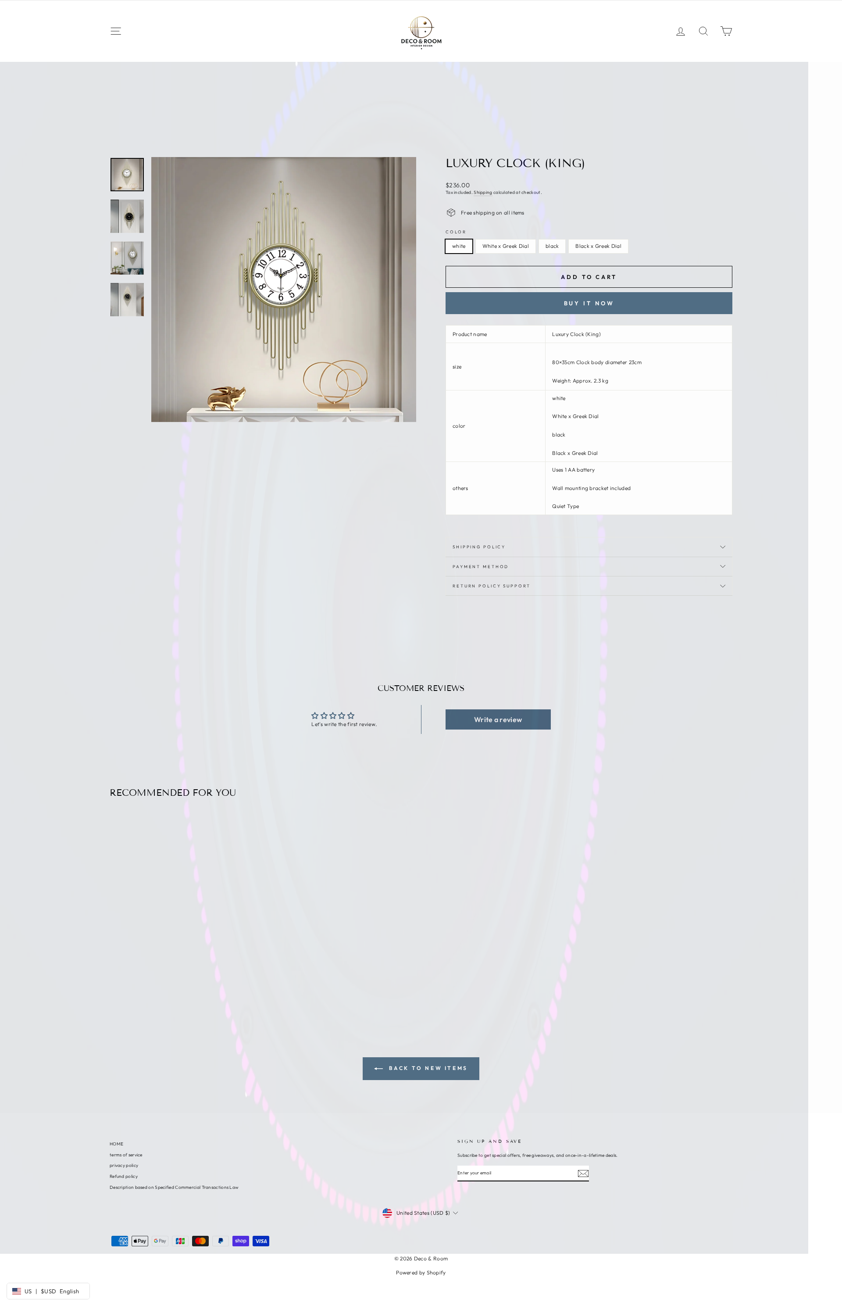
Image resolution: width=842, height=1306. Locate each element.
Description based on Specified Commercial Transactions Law (174, 1187)
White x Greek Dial (505, 246)
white (459, 246)
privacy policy (124, 1165)
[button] (498, 719)
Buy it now (589, 303)
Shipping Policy (479, 546)
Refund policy (124, 1176)
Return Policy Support (491, 585)
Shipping (483, 192)
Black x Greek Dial (598, 246)
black (552, 246)
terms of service (126, 1155)
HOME (116, 1144)
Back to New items (427, 1068)
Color (456, 231)
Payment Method (481, 566)
